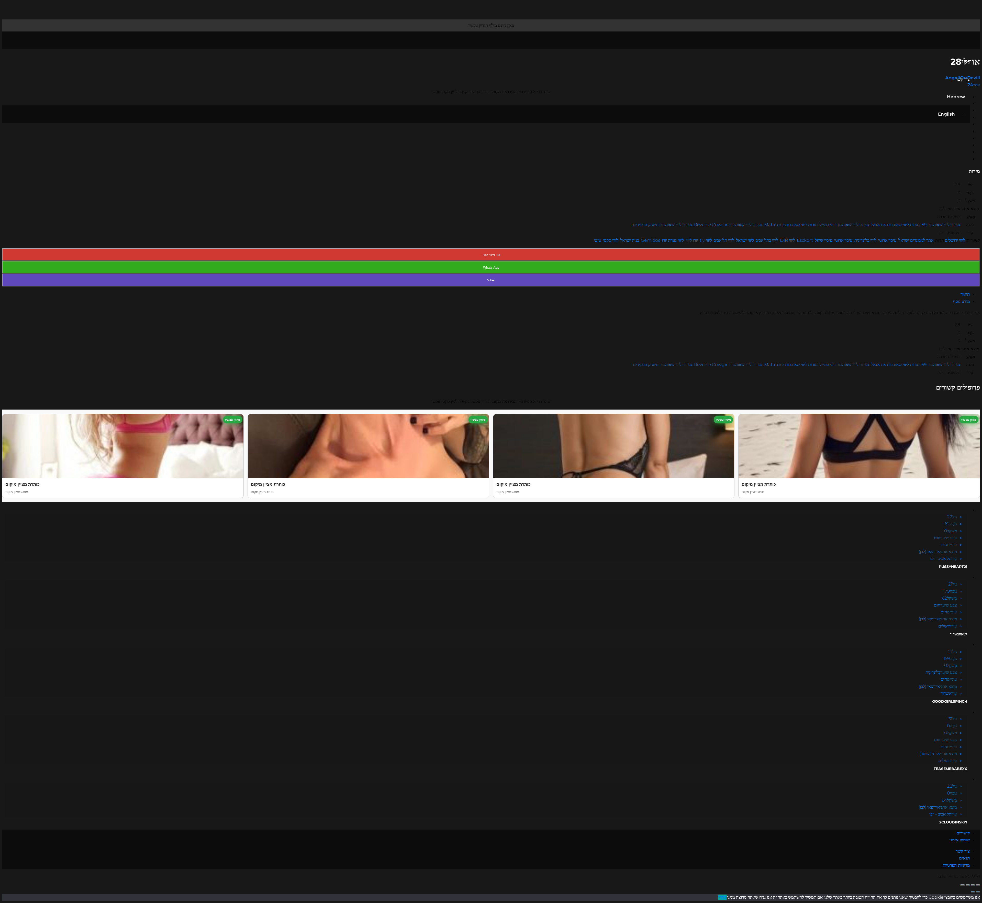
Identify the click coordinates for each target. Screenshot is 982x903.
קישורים (963, 832)
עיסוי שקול (823, 240)
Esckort (805, 240)
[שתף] (973, 885)
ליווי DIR (787, 240)
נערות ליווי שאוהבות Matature (791, 224)
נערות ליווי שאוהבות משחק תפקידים (662, 224)
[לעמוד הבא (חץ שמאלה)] (973, 892)
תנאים (964, 858)
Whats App (491, 267)
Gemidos (650, 240)
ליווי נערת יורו (673, 240)
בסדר (722, 897)
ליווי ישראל (745, 240)
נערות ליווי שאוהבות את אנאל (895, 224)
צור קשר (963, 851)
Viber (491, 280)
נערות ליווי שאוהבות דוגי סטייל (844, 224)
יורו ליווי (692, 240)
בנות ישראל (629, 240)
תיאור (965, 294)
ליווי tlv (706, 240)
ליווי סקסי (610, 240)
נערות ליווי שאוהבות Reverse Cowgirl (728, 224)
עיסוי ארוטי (887, 240)
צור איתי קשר (491, 255)
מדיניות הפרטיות (956, 865)
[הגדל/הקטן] (963, 885)
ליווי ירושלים (955, 240)
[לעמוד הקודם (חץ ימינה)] (978, 892)
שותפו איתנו (960, 839)
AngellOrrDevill (962, 77)
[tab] (486, 294)
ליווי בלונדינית (865, 240)
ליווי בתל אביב (767, 240)
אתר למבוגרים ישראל (915, 240)
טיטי (597, 240)
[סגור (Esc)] (978, 885)
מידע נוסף (961, 301)
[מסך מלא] (968, 885)
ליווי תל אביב (724, 240)
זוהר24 (973, 84)
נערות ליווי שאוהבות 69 (940, 224)
